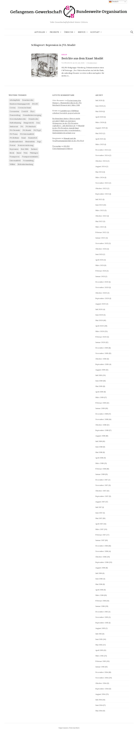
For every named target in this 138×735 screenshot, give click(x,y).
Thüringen (34, 153)
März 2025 (99, 144)
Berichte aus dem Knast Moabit (82, 58)
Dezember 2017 (101, 480)
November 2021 (101, 243)
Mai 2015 (98, 645)
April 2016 (99, 590)
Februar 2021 (100, 271)
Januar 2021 (100, 276)
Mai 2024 (99, 172)
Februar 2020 (101, 337)
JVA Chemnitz (15, 130)
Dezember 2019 (101, 348)
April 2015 (99, 650)
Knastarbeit (32, 138)
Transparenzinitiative (30, 157)
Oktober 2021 (100, 249)
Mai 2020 (99, 320)
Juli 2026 (98, 100)
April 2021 (99, 260)
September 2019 (102, 364)
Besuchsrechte (27, 100)
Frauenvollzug (15, 115)
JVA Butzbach (31, 126)
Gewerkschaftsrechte (18, 119)
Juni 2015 (98, 639)
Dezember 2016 (101, 546)
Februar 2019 (100, 403)
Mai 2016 (98, 584)
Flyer (32, 111)
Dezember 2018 (101, 414)
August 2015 (100, 628)
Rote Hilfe (25, 149)
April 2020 (99, 326)
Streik (12, 153)
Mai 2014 (98, 711)
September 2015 (101, 623)
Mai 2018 (98, 452)
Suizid (19, 153)
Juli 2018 (98, 441)
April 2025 (99, 139)
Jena (38, 123)
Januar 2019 (100, 408)
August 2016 (100, 568)
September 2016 (101, 562)
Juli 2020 (98, 309)
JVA (21, 126)
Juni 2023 (99, 205)
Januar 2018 (100, 474)
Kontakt (95, 32)
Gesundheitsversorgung (32, 115)
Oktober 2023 (101, 188)
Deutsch (115, 1)
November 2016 (101, 551)
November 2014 (101, 678)
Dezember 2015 (101, 612)
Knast (23, 138)
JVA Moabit (27, 130)
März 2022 (99, 227)
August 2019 (100, 370)
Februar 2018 (100, 469)
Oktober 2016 (100, 557)
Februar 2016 (100, 601)
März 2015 (99, 656)
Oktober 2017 (100, 491)
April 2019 (99, 392)
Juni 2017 (98, 513)
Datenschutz (74, 728)
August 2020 (100, 304)
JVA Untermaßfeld (27, 134)
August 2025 (100, 128)
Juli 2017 (98, 507)
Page (39, 142)
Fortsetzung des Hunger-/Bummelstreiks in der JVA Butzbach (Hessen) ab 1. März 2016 (67, 102)
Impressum (63, 728)
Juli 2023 (98, 199)
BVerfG (35, 104)
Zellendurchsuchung (25, 164)
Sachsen (34, 149)
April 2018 (99, 458)
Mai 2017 (98, 518)
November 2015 (101, 617)
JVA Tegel (37, 130)
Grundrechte (33, 119)
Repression (14, 149)
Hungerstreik (29, 123)
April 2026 (99, 117)
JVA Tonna (13, 134)
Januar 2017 (100, 540)
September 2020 (102, 298)
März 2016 (99, 595)
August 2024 (100, 166)
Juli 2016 (98, 573)
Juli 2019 (98, 375)
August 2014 (100, 694)
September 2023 (102, 194)
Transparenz (15, 157)
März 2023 (99, 210)
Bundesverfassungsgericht (20, 104)
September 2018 (101, 430)
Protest (12, 145)
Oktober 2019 (100, 359)
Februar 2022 (100, 232)
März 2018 (99, 463)
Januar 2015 (100, 667)
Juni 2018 (99, 447)
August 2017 (100, 502)
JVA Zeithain (14, 138)
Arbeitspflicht (15, 100)
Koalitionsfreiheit (16, 142)
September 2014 (102, 689)
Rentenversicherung (25, 145)
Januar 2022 (100, 238)
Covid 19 (25, 111)
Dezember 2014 (101, 672)
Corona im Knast (24, 108)
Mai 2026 (99, 111)
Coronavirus (14, 111)
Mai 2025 (99, 133)
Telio (25, 153)
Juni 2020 (99, 315)
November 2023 (102, 183)
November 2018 (101, 419)
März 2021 (99, 265)
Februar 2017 (100, 535)
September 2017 (101, 496)
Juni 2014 (99, 705)
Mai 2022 (99, 221)
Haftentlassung (15, 123)
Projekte (54, 32)
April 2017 (99, 524)
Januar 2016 (100, 606)
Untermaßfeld (15, 161)
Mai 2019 (98, 386)
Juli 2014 (98, 700)
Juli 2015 (98, 634)
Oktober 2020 (101, 293)
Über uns (68, 32)
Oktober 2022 (101, 216)
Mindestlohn (30, 142)
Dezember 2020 (101, 282)
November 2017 (101, 485)
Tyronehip (56, 146)
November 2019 (101, 353)
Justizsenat (14, 126)
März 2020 (99, 331)
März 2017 (99, 529)
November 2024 (102, 155)
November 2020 (102, 287)
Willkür (12, 164)
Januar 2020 (100, 342)
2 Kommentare (91, 63)
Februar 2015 (100, 661)
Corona (12, 108)
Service (81, 32)
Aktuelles (39, 32)
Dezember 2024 (101, 150)
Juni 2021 (99, 254)
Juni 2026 (99, 106)
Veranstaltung (28, 161)
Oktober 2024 (101, 161)
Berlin (64, 55)
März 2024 (99, 177)
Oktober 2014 (100, 683)
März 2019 (99, 397)
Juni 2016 (99, 579)
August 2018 (100, 436)
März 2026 (99, 122)
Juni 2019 (99, 381)
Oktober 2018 (100, 425)
